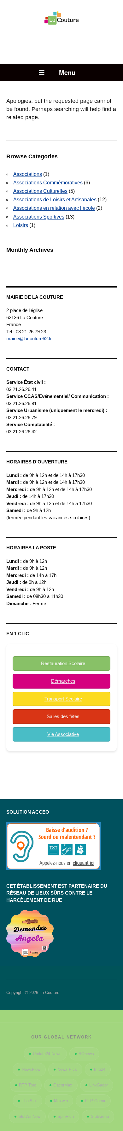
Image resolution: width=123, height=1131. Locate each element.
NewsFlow (31, 1069)
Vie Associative (63, 734)
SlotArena (100, 1116)
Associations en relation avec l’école (54, 208)
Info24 (99, 1069)
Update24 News (47, 1053)
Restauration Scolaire (63, 663)
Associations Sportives (38, 216)
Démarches (63, 681)
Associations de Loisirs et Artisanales (55, 199)
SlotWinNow (29, 1116)
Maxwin (61, 1100)
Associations (27, 174)
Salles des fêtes (63, 716)
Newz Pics (67, 1069)
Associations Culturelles (40, 191)
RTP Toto (27, 1085)
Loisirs (20, 225)
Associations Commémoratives (48, 182)
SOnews (86, 1053)
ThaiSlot (29, 1100)
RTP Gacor (95, 1100)
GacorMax (62, 1085)
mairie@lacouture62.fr (29, 338)
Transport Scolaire (63, 698)
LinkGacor (98, 1085)
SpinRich (65, 1116)
